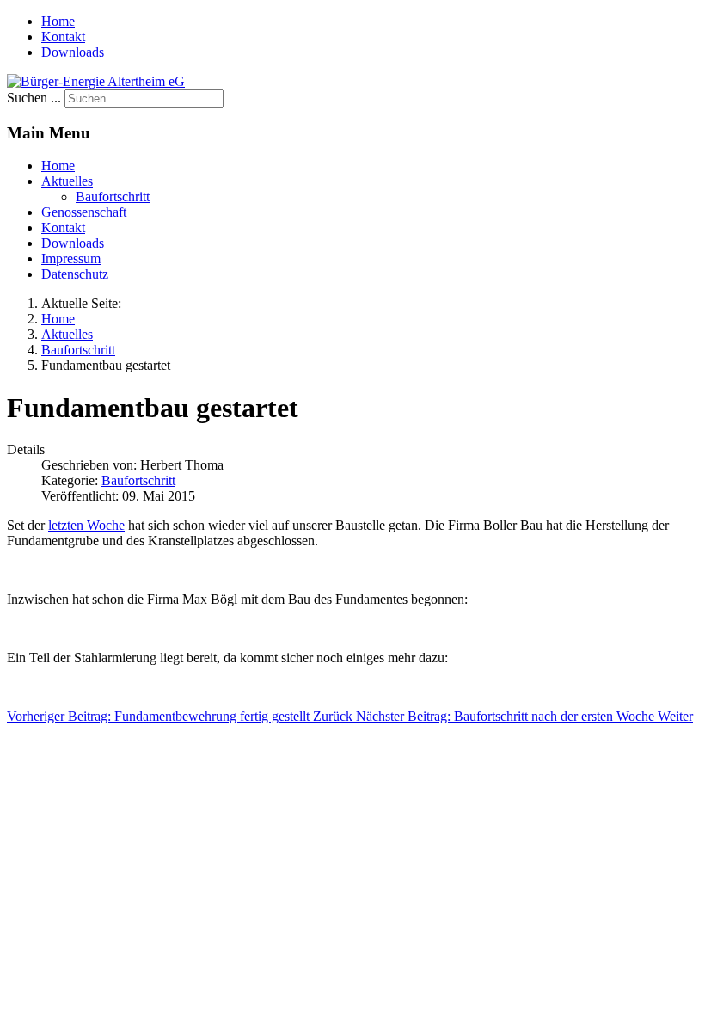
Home (58, 21)
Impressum (71, 258)
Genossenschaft (83, 212)
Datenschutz (74, 274)
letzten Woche (86, 525)
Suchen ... (34, 97)
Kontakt (63, 36)
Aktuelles (67, 181)
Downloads (72, 52)
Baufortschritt (113, 196)
